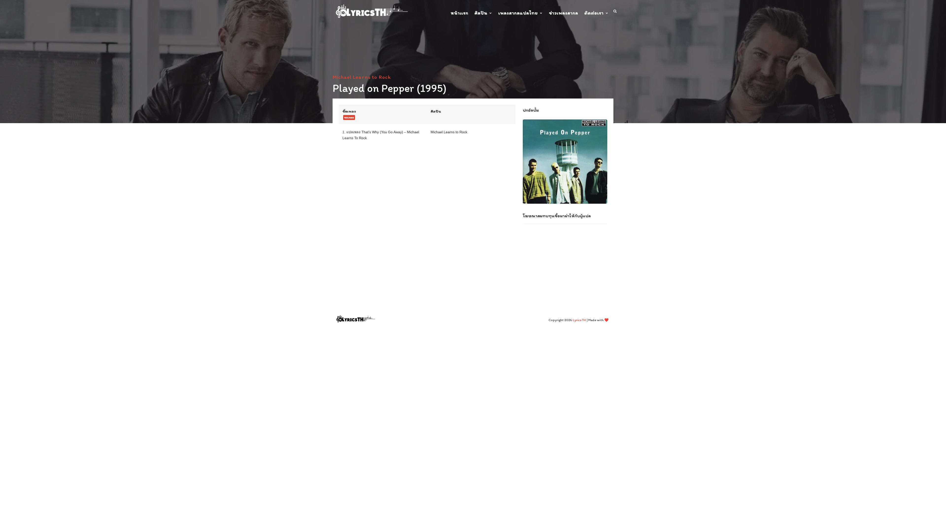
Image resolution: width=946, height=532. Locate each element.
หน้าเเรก (459, 13)
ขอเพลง (349, 117)
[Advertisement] (565, 259)
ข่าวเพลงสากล (563, 13)
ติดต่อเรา (594, 13)
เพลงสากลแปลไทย (518, 13)
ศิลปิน (480, 13)
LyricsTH (579, 320)
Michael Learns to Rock (362, 77)
